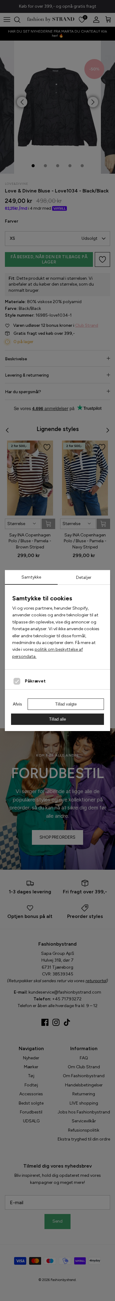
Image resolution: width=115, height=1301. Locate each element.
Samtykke (31, 577)
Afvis (17, 704)
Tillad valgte (66, 704)
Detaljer (83, 577)
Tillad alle (57, 719)
